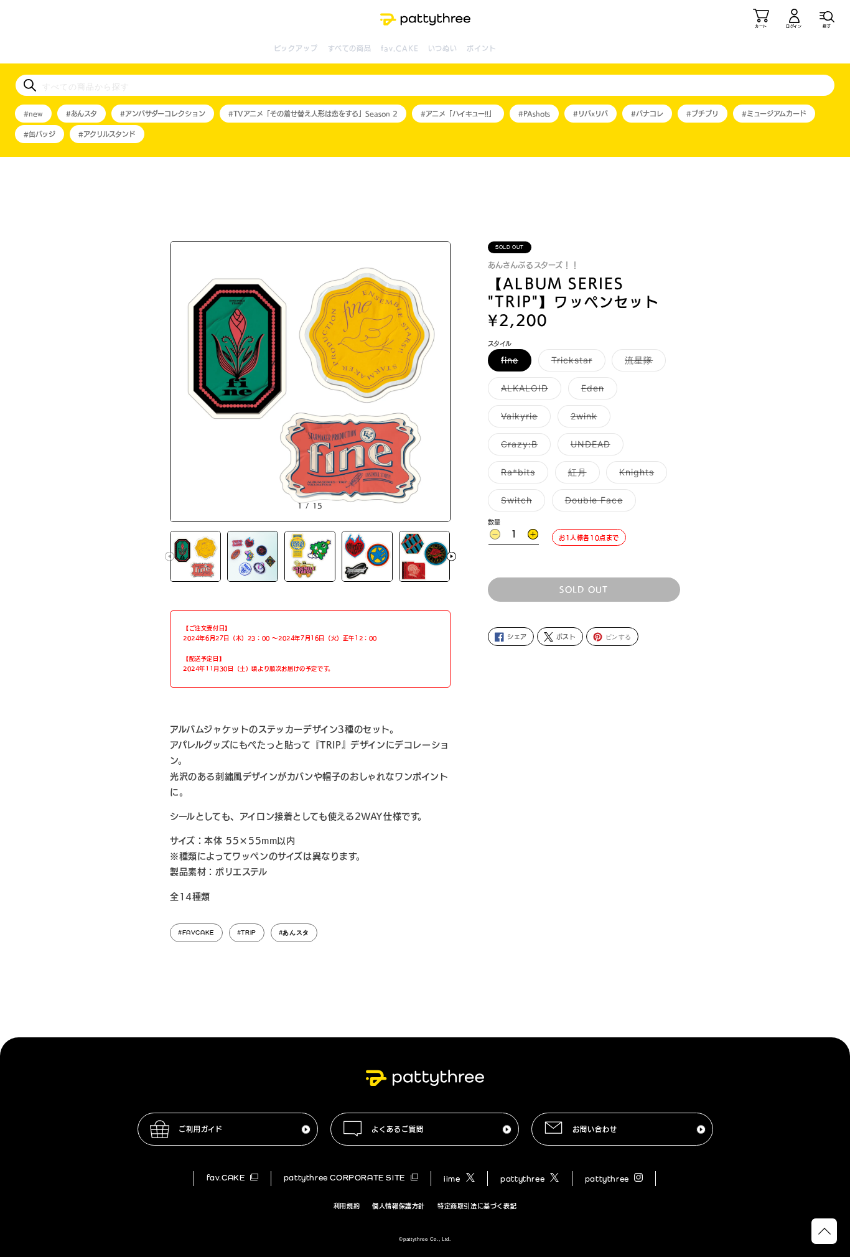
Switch (521, 503)
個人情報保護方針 (398, 1206)
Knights (641, 475)
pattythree (523, 1179)
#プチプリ (702, 113)
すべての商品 (350, 48)
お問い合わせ (594, 1129)
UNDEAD (595, 447)
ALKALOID (529, 391)
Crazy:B (523, 447)
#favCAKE (196, 932)
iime (453, 1179)
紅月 (581, 475)
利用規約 (347, 1206)
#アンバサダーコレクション (162, 113)
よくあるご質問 (397, 1129)
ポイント (481, 48)
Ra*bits (522, 475)
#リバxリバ (590, 113)
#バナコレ (647, 113)
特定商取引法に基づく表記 (476, 1206)
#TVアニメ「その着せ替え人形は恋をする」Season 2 (313, 113)
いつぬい (442, 48)
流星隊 (643, 363)
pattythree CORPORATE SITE (346, 1177)
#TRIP (246, 932)
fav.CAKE (400, 48)
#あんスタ (81, 113)
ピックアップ (296, 48)
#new (33, 113)
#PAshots (534, 113)
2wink (588, 419)
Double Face (598, 503)
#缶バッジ (39, 134)
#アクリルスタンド (107, 134)
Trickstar (576, 363)
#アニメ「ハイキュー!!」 (458, 113)
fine (514, 363)
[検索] (30, 85)
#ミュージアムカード (774, 113)
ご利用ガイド (201, 1129)
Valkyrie (523, 419)
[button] (827, 18)
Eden (597, 391)
